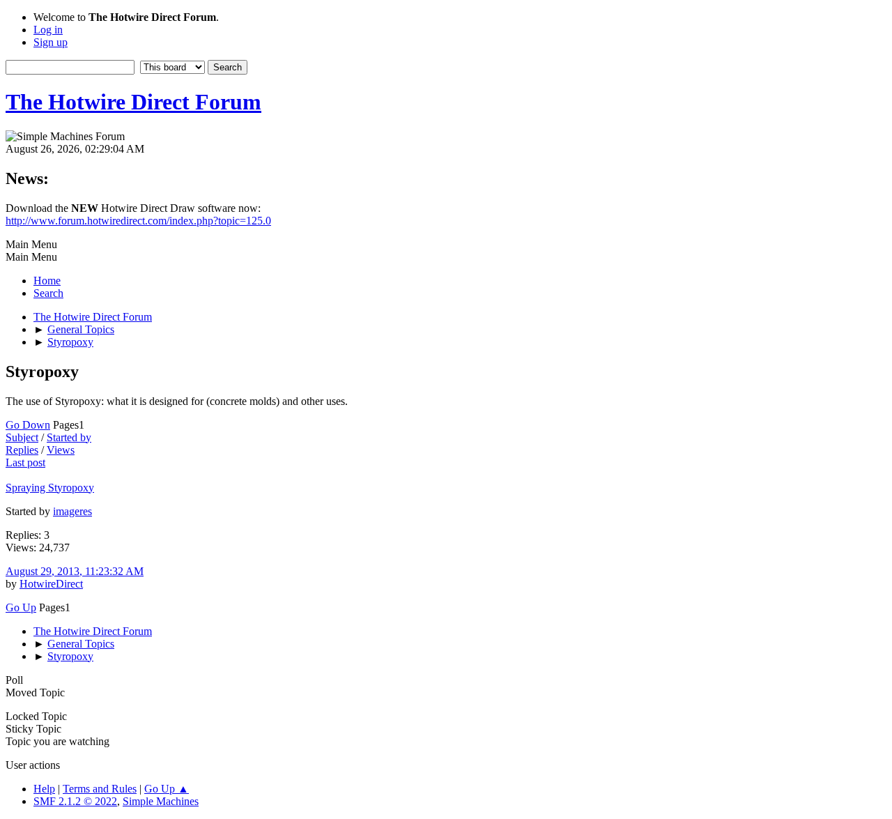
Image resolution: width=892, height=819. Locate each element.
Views (61, 450)
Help (44, 789)
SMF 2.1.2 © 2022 (75, 801)
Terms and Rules (100, 789)
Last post (25, 462)
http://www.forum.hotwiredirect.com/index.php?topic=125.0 (138, 221)
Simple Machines (161, 801)
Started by (69, 437)
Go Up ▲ (166, 789)
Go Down (28, 425)
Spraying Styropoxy (50, 487)
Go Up (21, 607)
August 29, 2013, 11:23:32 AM (75, 571)
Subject (22, 437)
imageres (72, 511)
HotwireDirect (51, 584)
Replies (22, 450)
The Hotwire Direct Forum (133, 101)
